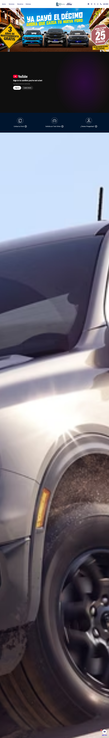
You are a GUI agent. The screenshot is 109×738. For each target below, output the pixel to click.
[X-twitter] (94, 4)
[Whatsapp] (97, 4)
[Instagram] (91, 4)
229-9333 (105, 4)
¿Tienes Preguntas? (87, 126)
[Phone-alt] (101, 4)
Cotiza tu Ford (19, 126)
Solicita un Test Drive (53, 126)
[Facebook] (88, 4)
